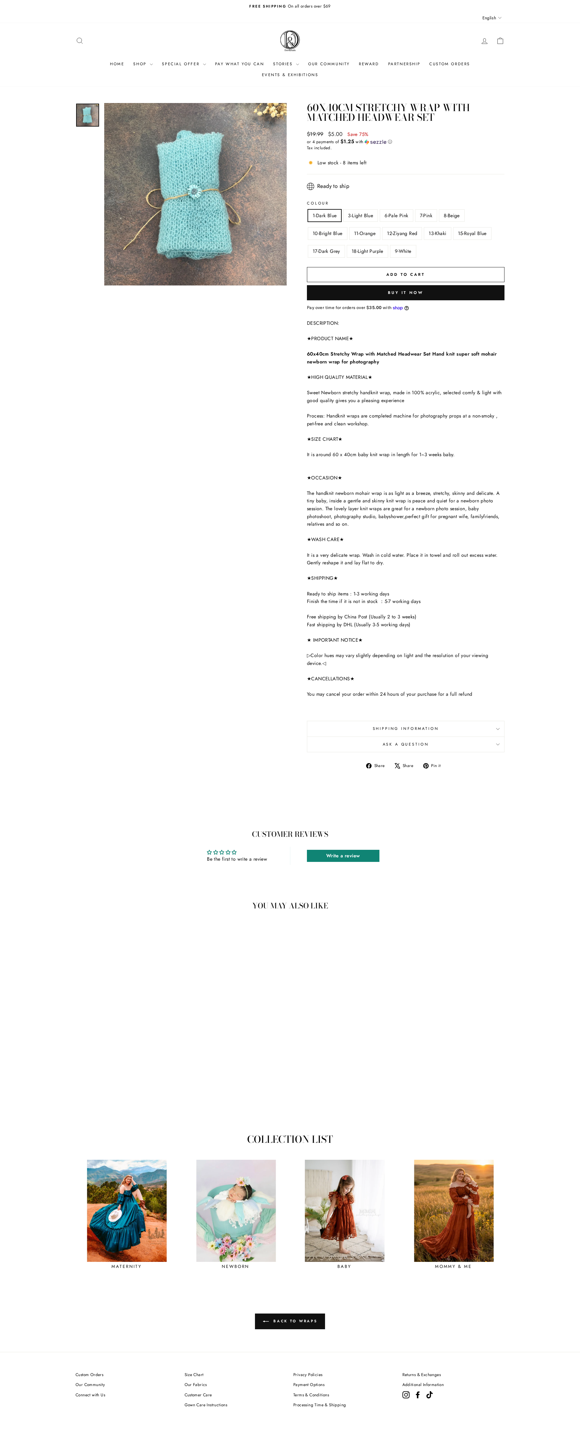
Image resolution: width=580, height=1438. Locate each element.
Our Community (90, 1385)
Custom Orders (89, 1375)
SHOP (140, 64)
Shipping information (406, 728)
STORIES (284, 64)
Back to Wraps (294, 1321)
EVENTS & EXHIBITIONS (290, 75)
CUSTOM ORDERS (449, 64)
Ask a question (406, 744)
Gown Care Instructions (206, 1405)
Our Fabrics (196, 1385)
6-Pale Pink (396, 215)
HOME (117, 64)
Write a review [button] (343, 855)
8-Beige (452, 215)
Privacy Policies (307, 1375)
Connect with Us (90, 1395)
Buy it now (406, 292)
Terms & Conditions (311, 1395)
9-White (403, 251)
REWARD (369, 64)
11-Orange (365, 233)
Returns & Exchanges (421, 1375)
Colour (318, 203)
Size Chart (194, 1375)
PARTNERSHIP (404, 64)
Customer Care (198, 1395)
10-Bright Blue (328, 233)
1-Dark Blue (325, 215)
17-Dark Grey (326, 251)
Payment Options (308, 1385)
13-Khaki (437, 233)
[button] (405, 142)
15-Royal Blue (472, 233)
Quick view (126, 1070)
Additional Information (423, 1385)
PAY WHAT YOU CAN (239, 64)
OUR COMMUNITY (329, 64)
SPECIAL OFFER (181, 64)
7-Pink (426, 215)
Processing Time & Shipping (319, 1405)
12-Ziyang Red (402, 233)
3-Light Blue (360, 215)
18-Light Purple (367, 251)
